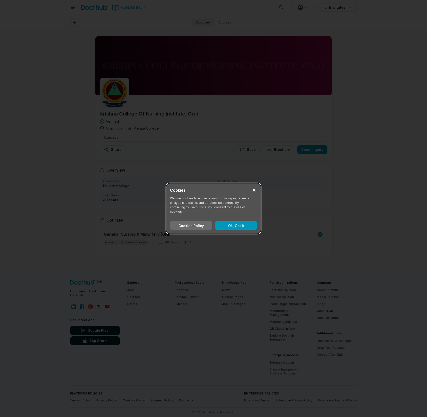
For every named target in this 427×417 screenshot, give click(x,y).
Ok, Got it (236, 225)
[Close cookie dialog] (254, 190)
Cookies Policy (191, 225)
